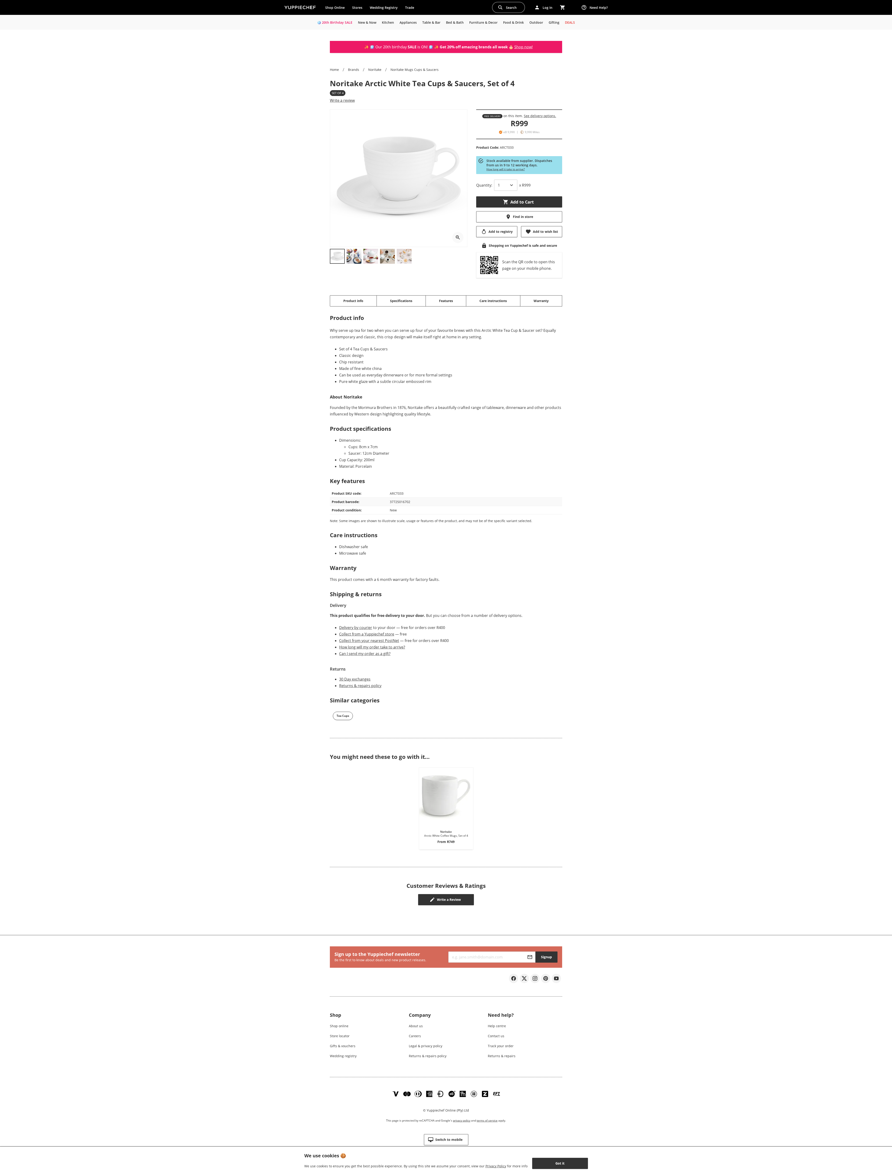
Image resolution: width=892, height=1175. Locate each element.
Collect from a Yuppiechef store (366, 634)
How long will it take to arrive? (505, 169)
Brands (353, 69)
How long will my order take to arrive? (372, 647)
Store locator (340, 1036)
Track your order (501, 1046)
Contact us (496, 1036)
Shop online (339, 1026)
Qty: (484, 185)
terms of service (487, 1120)
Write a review (342, 100)
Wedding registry (343, 1056)
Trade (411, 8)
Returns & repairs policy (360, 685)
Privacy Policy (495, 1166)
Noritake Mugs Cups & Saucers (414, 69)
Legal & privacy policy (425, 1046)
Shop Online (335, 7)
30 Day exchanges (355, 679)
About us (416, 1026)
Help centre (497, 1026)
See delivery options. (540, 116)
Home (334, 69)
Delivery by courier (355, 627)
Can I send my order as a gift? (364, 653)
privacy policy (461, 1120)
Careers (415, 1036)
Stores (357, 7)
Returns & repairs (501, 1056)
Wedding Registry (384, 7)
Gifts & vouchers (342, 1046)
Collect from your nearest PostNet (369, 640)
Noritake (374, 69)
